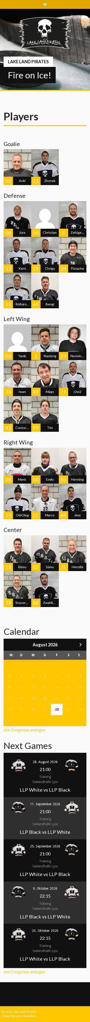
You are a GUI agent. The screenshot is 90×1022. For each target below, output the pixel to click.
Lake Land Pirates (28, 61)
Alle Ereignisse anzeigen (24, 730)
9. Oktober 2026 (45, 888)
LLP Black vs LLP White (45, 832)
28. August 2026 (45, 762)
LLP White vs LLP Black (45, 790)
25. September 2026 (45, 846)
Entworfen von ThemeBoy (19, 1016)
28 (57, 709)
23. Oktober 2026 (45, 931)
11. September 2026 (45, 804)
